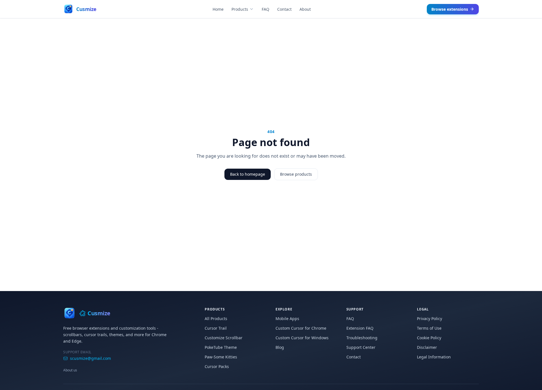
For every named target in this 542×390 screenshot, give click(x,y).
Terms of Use (429, 328)
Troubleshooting (361, 337)
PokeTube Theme (221, 347)
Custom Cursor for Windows (302, 337)
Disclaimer (427, 347)
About (305, 9)
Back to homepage (247, 174)
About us (70, 370)
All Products (216, 318)
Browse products (296, 174)
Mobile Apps (287, 318)
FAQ (265, 9)
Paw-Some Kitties (221, 357)
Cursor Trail (216, 328)
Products (239, 9)
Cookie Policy (429, 337)
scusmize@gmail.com (90, 358)
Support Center (360, 347)
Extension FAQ (359, 328)
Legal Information (434, 357)
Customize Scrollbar (223, 337)
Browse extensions (449, 9)
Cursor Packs (217, 366)
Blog (280, 347)
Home (218, 9)
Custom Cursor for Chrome (301, 328)
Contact (284, 9)
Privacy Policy (429, 318)
